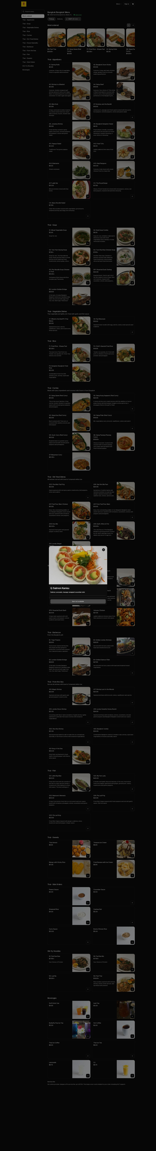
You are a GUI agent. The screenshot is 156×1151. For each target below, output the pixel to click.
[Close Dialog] (103, 549)
